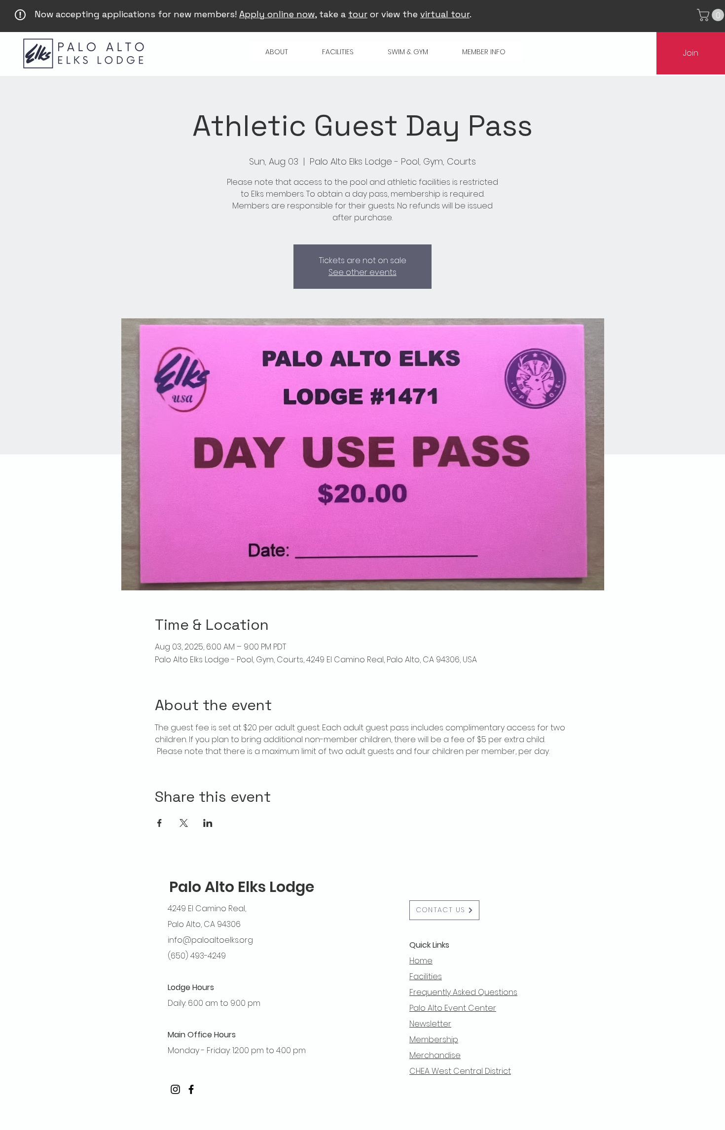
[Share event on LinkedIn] (208, 823)
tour (357, 14)
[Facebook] (191, 1089)
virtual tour (445, 14)
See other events (362, 272)
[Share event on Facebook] (159, 823)
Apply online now (277, 14)
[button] (277, 52)
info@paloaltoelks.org (210, 940)
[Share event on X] (183, 823)
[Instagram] (175, 1089)
